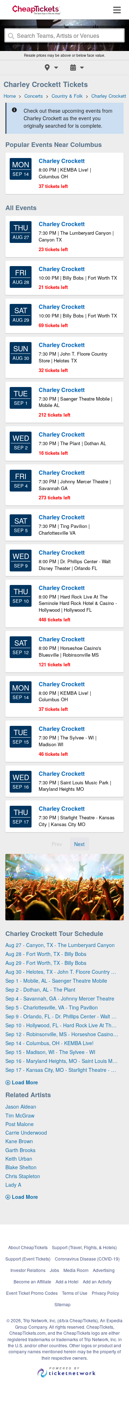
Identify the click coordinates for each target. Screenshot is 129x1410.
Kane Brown (19, 1141)
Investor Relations (28, 1270)
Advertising (104, 1270)
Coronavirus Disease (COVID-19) (87, 1259)
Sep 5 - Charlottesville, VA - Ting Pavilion (51, 1007)
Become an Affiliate (32, 1281)
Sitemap (62, 1304)
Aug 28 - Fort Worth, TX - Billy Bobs (45, 954)
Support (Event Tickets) (28, 1259)
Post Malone (19, 1124)
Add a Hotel (67, 1281)
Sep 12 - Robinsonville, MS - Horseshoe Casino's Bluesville (61, 1034)
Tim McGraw (19, 1115)
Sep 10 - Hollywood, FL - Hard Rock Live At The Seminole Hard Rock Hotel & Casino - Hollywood (61, 1025)
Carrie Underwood (26, 1132)
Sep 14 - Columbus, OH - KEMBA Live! (49, 1043)
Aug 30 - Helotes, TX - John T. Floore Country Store (61, 971)
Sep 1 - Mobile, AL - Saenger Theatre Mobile (56, 980)
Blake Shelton (21, 1167)
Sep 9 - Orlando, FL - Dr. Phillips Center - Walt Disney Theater (61, 1016)
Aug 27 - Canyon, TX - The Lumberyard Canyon (60, 945)
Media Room (76, 1270)
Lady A (13, 1184)
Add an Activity (97, 1281)
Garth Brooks (20, 1150)
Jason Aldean (20, 1106)
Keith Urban (18, 1158)
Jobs (54, 1270)
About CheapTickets (28, 1247)
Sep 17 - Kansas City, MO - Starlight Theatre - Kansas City (61, 1070)
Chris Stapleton (22, 1176)
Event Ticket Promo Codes (32, 1293)
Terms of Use (74, 1293)
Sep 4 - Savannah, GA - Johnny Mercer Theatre (59, 998)
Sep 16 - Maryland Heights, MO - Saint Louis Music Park (61, 1061)
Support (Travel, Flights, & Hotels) (84, 1247)
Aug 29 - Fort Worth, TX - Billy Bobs (45, 962)
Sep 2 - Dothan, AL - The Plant (40, 989)
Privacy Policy (105, 1293)
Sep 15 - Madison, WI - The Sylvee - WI (50, 1052)
